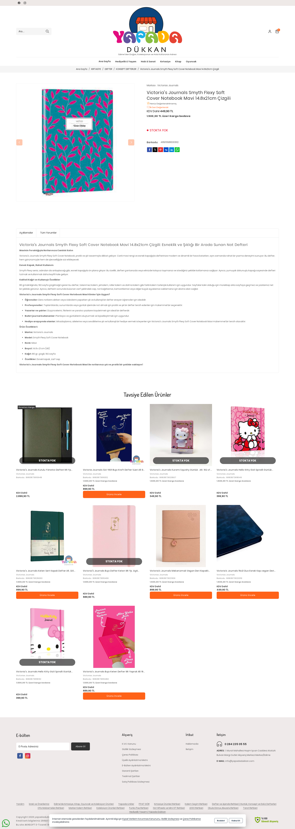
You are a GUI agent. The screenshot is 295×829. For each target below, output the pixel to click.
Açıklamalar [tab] (26, 232)
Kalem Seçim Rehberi (196, 804)
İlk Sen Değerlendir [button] (159, 107)
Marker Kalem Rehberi (80, 808)
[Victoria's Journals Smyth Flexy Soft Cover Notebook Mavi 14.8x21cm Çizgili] (75, 142)
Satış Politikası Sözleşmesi (135, 781)
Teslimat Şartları (131, 776)
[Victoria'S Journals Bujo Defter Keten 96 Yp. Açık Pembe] (114, 536)
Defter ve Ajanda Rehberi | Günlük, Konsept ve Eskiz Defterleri (244, 804)
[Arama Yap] (47, 31)
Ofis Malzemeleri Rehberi (51, 808)
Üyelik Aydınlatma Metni (135, 759)
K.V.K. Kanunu (129, 743)
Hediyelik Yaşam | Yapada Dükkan (147, 811)
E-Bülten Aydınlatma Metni (136, 765)
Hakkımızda (192, 743)
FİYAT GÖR (144, 804)
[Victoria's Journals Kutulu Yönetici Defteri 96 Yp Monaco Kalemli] (47, 435)
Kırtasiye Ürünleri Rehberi (167, 804)
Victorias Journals (167, 85)
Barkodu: (152, 142)
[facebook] (149, 149)
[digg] (166, 149)
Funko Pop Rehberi (138, 808)
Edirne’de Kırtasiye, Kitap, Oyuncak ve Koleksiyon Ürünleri (84, 804)
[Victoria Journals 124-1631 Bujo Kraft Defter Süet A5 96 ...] (114, 435)
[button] (104, 61)
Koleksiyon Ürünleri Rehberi (110, 808)
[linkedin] (171, 149)
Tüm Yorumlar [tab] (48, 232)
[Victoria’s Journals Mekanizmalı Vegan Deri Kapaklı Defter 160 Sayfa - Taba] (181, 536)
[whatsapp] (177, 149)
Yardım (20, 804)
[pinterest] (160, 149)
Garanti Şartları (130, 770)
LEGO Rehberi (196, 808)
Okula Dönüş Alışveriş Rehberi (223, 808)
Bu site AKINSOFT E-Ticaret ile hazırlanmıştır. (41, 824)
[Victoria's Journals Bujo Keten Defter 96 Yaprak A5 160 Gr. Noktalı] (114, 637)
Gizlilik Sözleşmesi (131, 749)
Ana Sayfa (105, 61)
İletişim (189, 749)
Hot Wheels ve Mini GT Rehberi (169, 808)
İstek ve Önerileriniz (39, 804)
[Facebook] (20, 755)
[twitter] (155, 149)
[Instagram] (27, 755)
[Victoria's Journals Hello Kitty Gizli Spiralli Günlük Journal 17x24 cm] (248, 435)
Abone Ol (80, 746)
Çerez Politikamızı (192, 818)
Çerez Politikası (130, 754)
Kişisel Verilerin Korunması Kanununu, (141, 818)
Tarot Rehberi (250, 808)
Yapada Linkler (126, 804)
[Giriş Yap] (268, 31)
